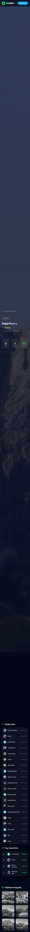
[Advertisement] (15, 668)
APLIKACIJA (23, 3)
